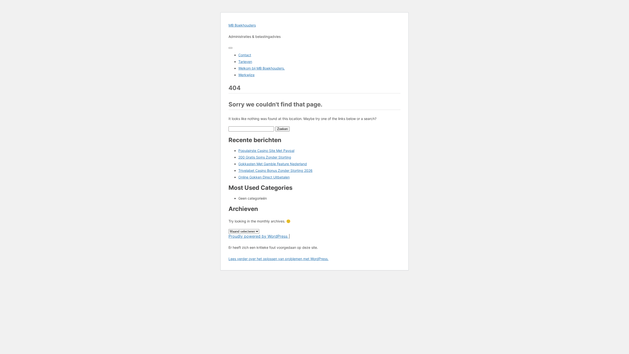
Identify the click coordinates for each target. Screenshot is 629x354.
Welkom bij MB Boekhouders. (261, 68)
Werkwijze (246, 75)
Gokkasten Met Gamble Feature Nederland (272, 164)
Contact (244, 55)
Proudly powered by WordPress (259, 236)
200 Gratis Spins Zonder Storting (264, 157)
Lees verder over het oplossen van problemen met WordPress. (279, 259)
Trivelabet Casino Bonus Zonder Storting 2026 (275, 170)
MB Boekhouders (242, 25)
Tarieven (245, 61)
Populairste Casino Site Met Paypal (266, 150)
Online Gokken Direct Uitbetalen (264, 177)
